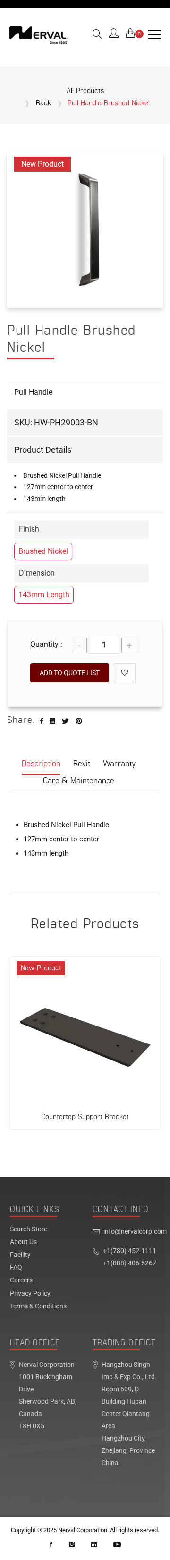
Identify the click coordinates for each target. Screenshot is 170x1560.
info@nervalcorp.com (135, 1232)
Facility (20, 1255)
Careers (21, 1280)
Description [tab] (41, 763)
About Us (23, 1242)
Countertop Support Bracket (85, 1116)
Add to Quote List (70, 673)
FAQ (16, 1268)
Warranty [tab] (119, 763)
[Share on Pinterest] (79, 721)
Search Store (28, 1229)
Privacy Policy (30, 1293)
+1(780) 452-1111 (129, 1251)
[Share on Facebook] (41, 721)
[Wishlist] (125, 672)
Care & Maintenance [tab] (78, 780)
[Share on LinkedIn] (52, 721)
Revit (81, 763)
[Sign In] (114, 34)
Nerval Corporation (82, 1530)
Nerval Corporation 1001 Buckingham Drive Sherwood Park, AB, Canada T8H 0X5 (47, 1395)
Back (43, 103)
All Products (85, 91)
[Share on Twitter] (65, 721)
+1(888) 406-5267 (129, 1263)
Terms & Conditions (38, 1306)
